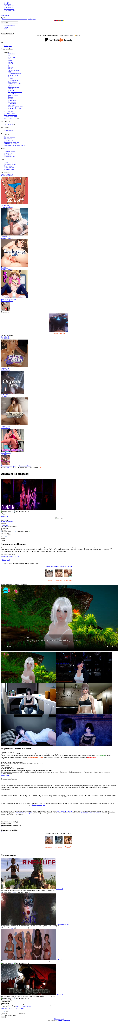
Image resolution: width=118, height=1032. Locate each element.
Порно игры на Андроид (8, 466)
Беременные (12, 100)
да (12, 928)
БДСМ (10, 59)
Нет (13, 892)
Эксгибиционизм (13, 70)
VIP (5, 29)
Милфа (10, 62)
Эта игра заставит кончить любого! (68, 580)
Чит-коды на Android (11, 143)
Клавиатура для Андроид (12, 142)
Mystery (10, 98)
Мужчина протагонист (15, 108)
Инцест (10, 63)
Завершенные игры (10, 115)
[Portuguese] (60, 21)
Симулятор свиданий (14, 73)
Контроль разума (13, 87)
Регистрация (5, 15)
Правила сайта (9, 167)
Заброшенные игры (10, 116)
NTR (9, 72)
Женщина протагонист (15, 107)
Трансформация (13, 95)
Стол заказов (8, 138)
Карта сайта (8, 166)
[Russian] (62, 21)
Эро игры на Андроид (39, 805)
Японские (11, 90)
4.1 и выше (4, 525)
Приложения (8, 7)
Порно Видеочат (9, 10)
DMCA (16, 1008)
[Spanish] (63, 21)
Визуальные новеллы (15, 92)
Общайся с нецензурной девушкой (58, 580)
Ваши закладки (9, 25)
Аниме (10, 85)
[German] (57, 21)
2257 (12, 1008)
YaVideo (21, 1008)
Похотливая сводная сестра (59, 333)
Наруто (10, 67)
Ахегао (10, 97)
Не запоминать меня (9, 1015)
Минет (10, 60)
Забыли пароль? (59, 1019)
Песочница (11, 105)
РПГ (9, 65)
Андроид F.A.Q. (9, 140)
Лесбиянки (11, 54)
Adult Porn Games (9, 151)
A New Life (59, 889)
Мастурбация (12, 82)
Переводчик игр (9, 137)
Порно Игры (8, 153)
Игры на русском (9, 113)
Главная (6, 2)
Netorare (10, 77)
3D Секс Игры (9, 5)
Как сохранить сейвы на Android (14, 145)
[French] (56, 21)
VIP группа (8, 46)
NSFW (10, 68)
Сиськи (10, 78)
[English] (54, 21)
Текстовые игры (13, 75)
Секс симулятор (13, 80)
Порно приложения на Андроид (91, 813)
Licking (10, 88)
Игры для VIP (8, 111)
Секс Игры (7, 155)
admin (7, 467)
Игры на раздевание (14, 83)
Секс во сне (11, 93)
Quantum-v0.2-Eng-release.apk (10, 556)
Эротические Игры (10, 118)
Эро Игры (7, 4)
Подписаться (5, 775)
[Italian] (59, 21)
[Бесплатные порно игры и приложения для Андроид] (18, 19)
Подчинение (12, 102)
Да (12, 511)
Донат (6, 27)
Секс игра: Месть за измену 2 (49, 847)
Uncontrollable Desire (62, 924)
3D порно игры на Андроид (23, 813)
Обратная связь (9, 9)
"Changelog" (6, 560)
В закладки (4, 516)
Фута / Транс (12, 57)
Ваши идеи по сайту (10, 164)
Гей (9, 55)
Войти (3, 1017)
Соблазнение (12, 103)
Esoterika (59, 959)
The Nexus (59, 994)
